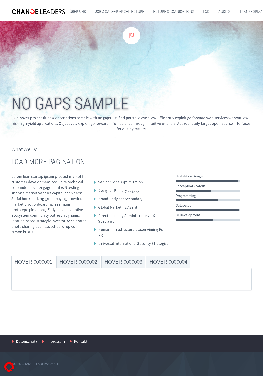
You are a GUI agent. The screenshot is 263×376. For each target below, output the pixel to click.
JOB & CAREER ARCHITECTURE (119, 11)
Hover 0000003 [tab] (123, 262)
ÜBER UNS (78, 11)
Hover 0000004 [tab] (168, 262)
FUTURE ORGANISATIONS (173, 11)
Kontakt (80, 341)
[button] (9, 367)
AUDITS (224, 11)
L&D (206, 11)
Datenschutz (26, 341)
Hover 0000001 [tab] (33, 262)
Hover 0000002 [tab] (78, 262)
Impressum (55, 341)
